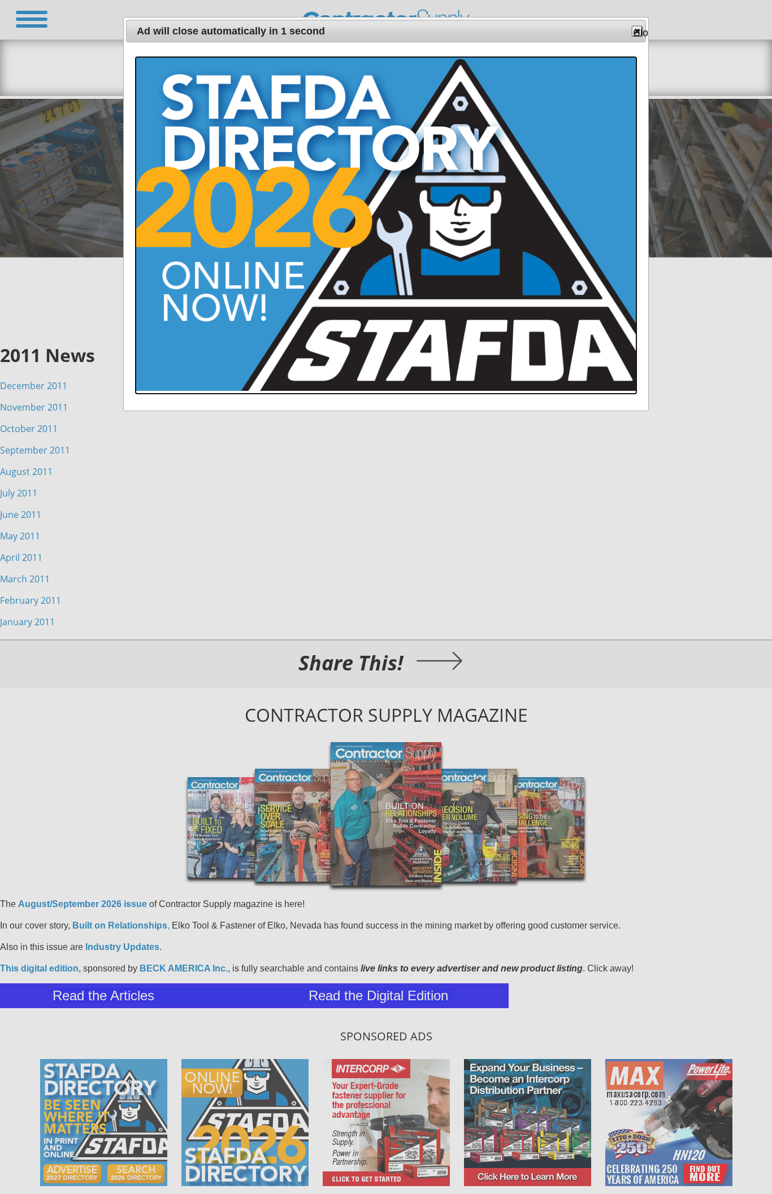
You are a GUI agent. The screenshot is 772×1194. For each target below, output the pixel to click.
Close (638, 32)
